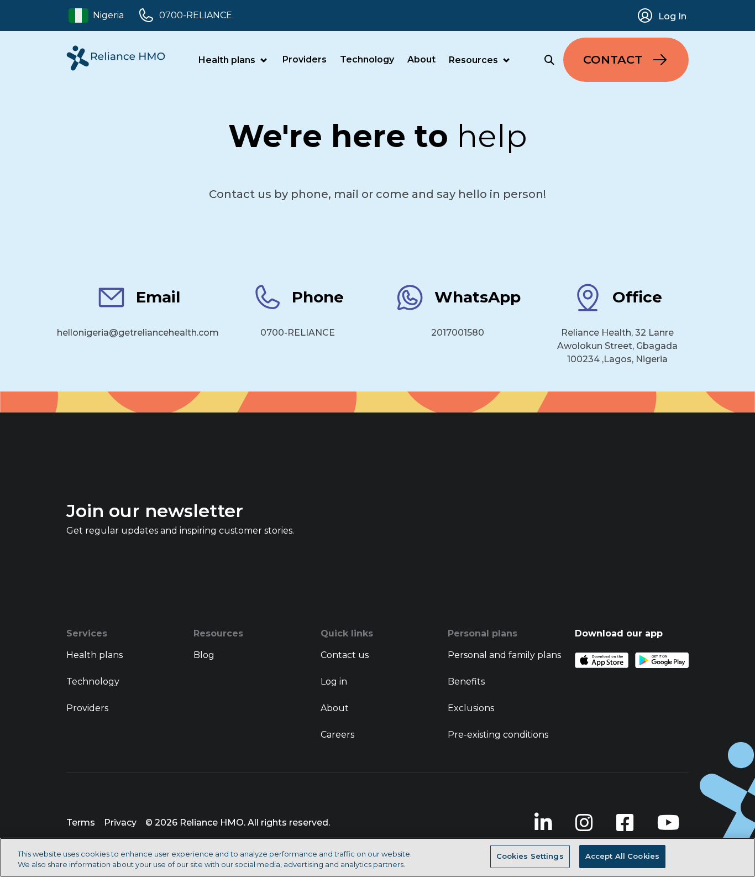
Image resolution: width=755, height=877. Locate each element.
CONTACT (612, 59)
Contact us (345, 655)
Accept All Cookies (622, 856)
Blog (203, 655)
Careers (337, 734)
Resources (473, 60)
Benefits (466, 681)
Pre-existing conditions (498, 734)
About (421, 59)
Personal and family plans (504, 655)
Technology (367, 59)
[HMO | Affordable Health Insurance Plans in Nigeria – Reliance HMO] (115, 58)
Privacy (120, 822)
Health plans (226, 60)
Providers (304, 59)
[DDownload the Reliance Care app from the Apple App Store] (601, 660)
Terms (80, 822)
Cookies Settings (530, 856)
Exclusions (471, 708)
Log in (334, 681)
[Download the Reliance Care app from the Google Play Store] (662, 660)
